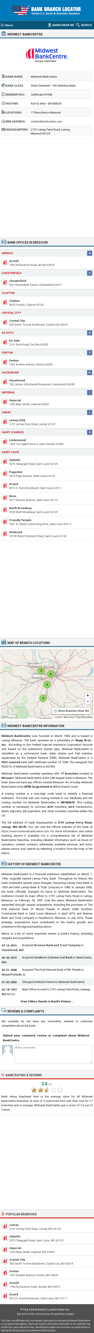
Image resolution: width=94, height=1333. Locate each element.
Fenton (7, 352)
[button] (41, 670)
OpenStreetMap (84, 717)
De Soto (7, 332)
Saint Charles (13, 432)
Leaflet (58, 717)
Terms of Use (43, 1314)
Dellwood (15, 532)
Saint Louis (10, 452)
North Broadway (20, 508)
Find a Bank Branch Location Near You (46, 1309)
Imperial (8, 392)
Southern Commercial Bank (53, 957)
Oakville (14, 460)
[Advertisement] (47, 187)
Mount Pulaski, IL (13, 974)
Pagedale (16, 472)
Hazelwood (10, 372)
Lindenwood (17, 440)
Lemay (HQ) (17, 420)
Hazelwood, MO (13, 950)
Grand (13, 484)
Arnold (7, 253)
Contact (70, 1314)
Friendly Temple (20, 520)
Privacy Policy (58, 1314)
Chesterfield (12, 273)
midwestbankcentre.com (46, 121)
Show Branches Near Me (73, 710)
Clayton (8, 293)
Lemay (6, 412)
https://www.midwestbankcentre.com (25, 831)
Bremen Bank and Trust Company (57, 945)
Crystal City (11, 312)
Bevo (12, 496)
